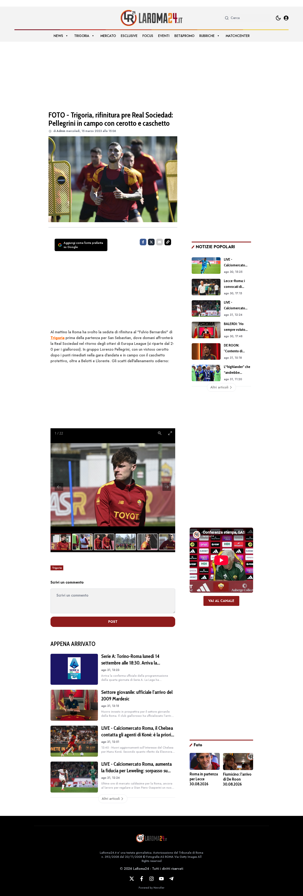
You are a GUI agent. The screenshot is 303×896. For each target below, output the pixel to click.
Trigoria (81, 35)
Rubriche (207, 35)
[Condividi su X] (151, 242)
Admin (61, 131)
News (58, 35)
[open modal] (286, 17)
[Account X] (131, 878)
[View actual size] (160, 433)
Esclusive (129, 35)
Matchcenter (238, 35)
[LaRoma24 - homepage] (151, 18)
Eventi (163, 35)
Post (112, 621)
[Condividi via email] (159, 242)
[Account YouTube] (161, 878)
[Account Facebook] (141, 878)
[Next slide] (166, 487)
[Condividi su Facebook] (143, 242)
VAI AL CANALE (221, 600)
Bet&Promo (184, 35)
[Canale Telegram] (171, 878)
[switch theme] (278, 18)
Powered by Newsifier (151, 887)
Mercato (108, 35)
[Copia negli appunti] (167, 242)
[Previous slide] (59, 487)
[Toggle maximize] (170, 433)
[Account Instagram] (151, 878)
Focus (147, 35)
